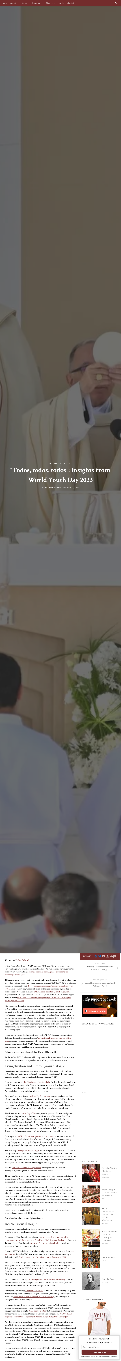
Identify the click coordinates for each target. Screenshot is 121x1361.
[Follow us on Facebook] (96, 956)
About (13, 3)
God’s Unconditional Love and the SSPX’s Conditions (108, 1214)
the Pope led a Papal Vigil (28, 1150)
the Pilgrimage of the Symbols (36, 1082)
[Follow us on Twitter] (99, 956)
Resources (36, 3)
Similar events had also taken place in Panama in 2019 (42, 1257)
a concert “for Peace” (34, 1290)
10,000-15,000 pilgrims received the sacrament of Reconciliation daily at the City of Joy (38, 1315)
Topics (24, 3)
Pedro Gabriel (53, 487)
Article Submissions (68, 3)
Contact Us (51, 3)
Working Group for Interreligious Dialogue (48, 1279)
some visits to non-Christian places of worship (33, 1296)
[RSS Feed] (107, 956)
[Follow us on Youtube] (103, 956)
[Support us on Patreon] (114, 956)
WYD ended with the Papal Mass (26, 1167)
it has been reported (37, 1310)
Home (4, 3)
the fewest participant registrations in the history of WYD (39, 987)
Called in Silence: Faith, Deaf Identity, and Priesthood (109, 1236)
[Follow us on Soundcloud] (111, 956)
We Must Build (108, 1257)
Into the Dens (108, 1279)
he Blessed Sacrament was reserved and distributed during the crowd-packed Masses (38, 999)
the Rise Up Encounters (39, 1096)
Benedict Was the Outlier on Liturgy (109, 1171)
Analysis (53, 463)
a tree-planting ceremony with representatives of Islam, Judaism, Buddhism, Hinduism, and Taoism (36, 1239)
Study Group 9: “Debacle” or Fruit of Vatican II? (109, 1192)
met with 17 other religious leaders (45, 1243)
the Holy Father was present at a (35, 1136)
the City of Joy (29, 1113)
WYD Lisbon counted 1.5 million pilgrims (52, 991)
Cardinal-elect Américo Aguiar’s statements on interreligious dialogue (36, 973)
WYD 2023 (67, 463)
